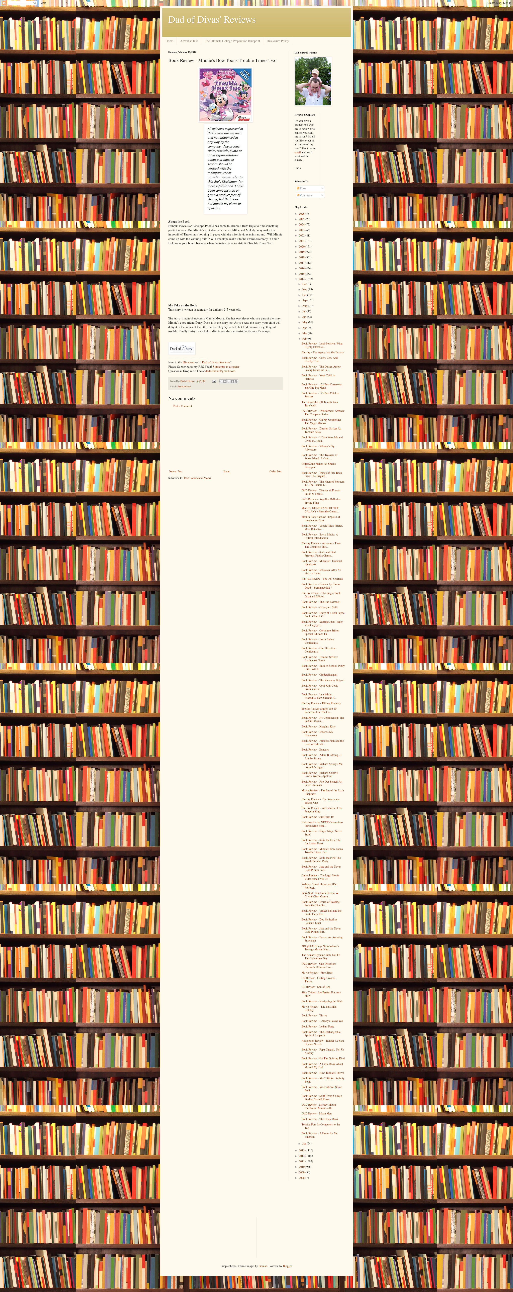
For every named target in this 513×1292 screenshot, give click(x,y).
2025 (302, 219)
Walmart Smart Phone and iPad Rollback (319, 885)
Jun (304, 317)
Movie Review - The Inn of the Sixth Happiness (323, 792)
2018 (302, 257)
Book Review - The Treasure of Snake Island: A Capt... (319, 456)
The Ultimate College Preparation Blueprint (232, 41)
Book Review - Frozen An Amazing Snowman (322, 938)
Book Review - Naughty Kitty (319, 726)
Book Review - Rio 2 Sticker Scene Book (322, 1088)
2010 (302, 1167)
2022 (302, 235)
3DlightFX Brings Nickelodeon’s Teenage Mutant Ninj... (320, 947)
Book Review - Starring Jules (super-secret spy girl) (322, 623)
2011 (302, 1161)
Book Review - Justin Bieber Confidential (318, 640)
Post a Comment (182, 406)
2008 (302, 1178)
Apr (305, 328)
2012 (302, 1156)
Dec (305, 284)
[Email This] (221, 381)
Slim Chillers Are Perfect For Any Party (321, 994)
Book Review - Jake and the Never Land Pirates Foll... (321, 868)
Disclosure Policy (278, 41)
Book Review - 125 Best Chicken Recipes (320, 394)
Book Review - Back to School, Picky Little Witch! (323, 667)
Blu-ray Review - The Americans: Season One (321, 800)
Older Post (276, 471)
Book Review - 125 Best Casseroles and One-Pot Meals (322, 386)
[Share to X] (228, 381)
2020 (302, 246)
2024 (302, 224)
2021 (302, 241)
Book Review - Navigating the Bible (322, 1001)
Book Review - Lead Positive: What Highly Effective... (322, 345)
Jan (304, 1143)
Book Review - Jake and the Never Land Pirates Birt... (321, 930)
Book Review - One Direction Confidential (318, 649)
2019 (302, 252)
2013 (302, 1150)
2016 (302, 268)
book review (184, 386)
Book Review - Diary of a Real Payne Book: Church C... (323, 614)
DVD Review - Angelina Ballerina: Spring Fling (321, 500)
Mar (305, 333)
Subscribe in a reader (226, 367)
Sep (304, 300)
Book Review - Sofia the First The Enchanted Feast (321, 841)
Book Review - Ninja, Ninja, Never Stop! (322, 832)
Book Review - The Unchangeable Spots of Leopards (321, 1033)
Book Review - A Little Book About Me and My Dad (322, 1065)
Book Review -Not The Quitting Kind (323, 1058)
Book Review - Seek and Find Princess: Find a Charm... (319, 553)
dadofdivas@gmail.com (220, 371)
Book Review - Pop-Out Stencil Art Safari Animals (322, 783)
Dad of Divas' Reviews (212, 18)
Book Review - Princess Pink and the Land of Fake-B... (323, 742)
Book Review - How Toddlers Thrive (323, 1073)
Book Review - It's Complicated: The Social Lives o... (323, 719)
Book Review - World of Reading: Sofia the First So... (321, 903)
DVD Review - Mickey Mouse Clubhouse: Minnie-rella (319, 1106)
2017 (302, 263)
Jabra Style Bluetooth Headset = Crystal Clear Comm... (320, 894)
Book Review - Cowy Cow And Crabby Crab (320, 359)
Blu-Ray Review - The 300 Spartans (322, 579)
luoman (263, 1266)
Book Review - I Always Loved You (322, 1021)
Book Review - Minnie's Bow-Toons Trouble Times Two (322, 850)
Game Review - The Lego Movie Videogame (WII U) (320, 877)
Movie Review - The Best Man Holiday (319, 1008)
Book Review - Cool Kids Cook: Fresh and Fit (320, 687)
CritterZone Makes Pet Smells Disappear (319, 465)
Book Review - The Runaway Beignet (323, 680)
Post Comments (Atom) (197, 478)
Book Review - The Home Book (320, 1119)
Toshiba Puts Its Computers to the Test (321, 1126)
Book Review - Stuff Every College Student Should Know (322, 1097)
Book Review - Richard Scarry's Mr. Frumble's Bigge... (322, 765)
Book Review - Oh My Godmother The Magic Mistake (321, 421)
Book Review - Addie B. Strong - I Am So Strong (322, 756)
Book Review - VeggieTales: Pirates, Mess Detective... (322, 527)
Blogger (287, 1266)
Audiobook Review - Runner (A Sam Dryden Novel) (323, 1042)
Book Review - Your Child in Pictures (318, 377)
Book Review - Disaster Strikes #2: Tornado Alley (321, 430)
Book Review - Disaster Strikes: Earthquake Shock (320, 658)
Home (169, 41)
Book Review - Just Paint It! (318, 817)
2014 (302, 279)
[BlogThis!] (225, 381)
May (305, 322)
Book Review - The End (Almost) (321, 602)
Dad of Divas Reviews (216, 362)
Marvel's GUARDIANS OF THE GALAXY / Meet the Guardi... (321, 509)
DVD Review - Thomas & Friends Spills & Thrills (321, 492)
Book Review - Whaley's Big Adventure (318, 447)
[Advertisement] (225, 439)
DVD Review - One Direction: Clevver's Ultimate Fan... (319, 965)
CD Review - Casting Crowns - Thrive (319, 979)
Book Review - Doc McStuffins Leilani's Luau (319, 921)
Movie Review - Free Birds (317, 972)
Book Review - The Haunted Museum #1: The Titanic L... (323, 483)
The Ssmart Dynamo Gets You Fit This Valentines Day (321, 956)
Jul (304, 311)
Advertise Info (189, 41)
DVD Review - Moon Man (317, 1113)
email (298, 152)
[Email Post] (213, 381)
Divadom (188, 362)
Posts (302, 188)
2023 (302, 230)
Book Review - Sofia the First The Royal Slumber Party (321, 859)
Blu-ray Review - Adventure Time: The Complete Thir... (321, 545)
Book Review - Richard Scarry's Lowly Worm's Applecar (320, 774)
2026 (302, 213)
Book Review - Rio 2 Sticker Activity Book (323, 1079)
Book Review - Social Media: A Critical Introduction (320, 536)
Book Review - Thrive (314, 1015)
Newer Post (175, 471)
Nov (305, 289)
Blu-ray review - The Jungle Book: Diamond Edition (321, 594)
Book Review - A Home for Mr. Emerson (320, 1134)
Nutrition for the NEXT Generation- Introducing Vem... (322, 823)
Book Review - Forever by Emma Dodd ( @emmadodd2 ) (321, 585)
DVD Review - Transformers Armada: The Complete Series (323, 412)
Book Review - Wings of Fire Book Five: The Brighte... (322, 474)
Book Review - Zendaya (315, 749)
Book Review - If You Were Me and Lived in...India (322, 438)
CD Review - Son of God (316, 987)
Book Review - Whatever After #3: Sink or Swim (321, 571)
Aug (305, 306)
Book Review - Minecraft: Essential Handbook (322, 562)
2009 (302, 1172)
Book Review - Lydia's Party (318, 1026)
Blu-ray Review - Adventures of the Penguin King (322, 809)
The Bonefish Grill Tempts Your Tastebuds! (320, 403)
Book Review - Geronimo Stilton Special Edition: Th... (320, 632)
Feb (304, 338)
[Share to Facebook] (232, 381)
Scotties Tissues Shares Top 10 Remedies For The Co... (319, 710)
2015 (302, 274)
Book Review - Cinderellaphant (319, 674)
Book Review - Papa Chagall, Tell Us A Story (323, 1051)
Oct (304, 295)
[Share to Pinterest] (236, 381)
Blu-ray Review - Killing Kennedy (321, 703)
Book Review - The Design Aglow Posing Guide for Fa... (321, 368)
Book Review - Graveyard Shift (320, 607)
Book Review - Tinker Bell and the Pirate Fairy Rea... (321, 912)
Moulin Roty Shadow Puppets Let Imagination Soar (321, 518)
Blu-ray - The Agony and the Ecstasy (323, 352)
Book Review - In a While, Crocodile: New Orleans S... (319, 696)
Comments (305, 195)
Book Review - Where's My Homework (317, 733)
